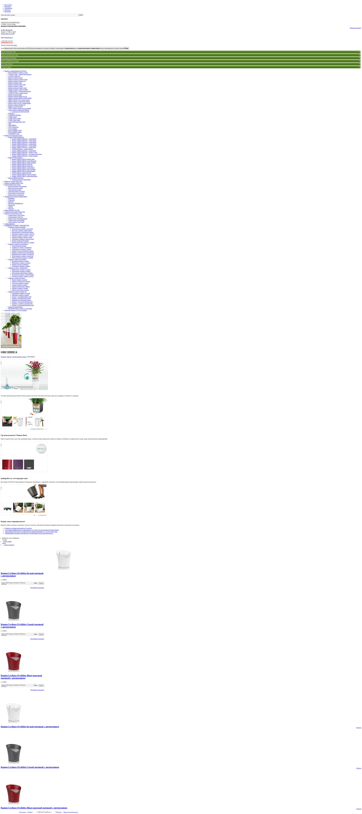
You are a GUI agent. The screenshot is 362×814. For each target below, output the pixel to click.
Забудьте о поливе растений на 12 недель (23, 391)
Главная (3, 357)
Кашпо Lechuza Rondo (15, 106)
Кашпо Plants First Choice (13, 185)
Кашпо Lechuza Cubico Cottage (18, 89)
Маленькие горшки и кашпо (21, 263)
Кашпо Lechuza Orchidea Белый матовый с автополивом (30, 726)
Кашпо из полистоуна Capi (13, 213)
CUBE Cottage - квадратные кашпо (19, 91)
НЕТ (18, 22)
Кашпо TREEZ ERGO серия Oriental (23, 169)
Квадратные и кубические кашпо (22, 232)
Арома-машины (10, 224)
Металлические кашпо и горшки (22, 258)
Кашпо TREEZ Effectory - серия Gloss (24, 140)
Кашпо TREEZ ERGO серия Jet (22, 164)
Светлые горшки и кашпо (20, 283)
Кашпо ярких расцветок (16, 195)
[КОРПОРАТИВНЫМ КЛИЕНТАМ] (11, 347)
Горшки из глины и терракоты (21, 247)
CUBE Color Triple (14, 120)
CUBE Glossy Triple (14, 118)
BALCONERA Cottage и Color (18, 72)
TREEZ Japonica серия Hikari (21, 179)
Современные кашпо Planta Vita (15, 212)
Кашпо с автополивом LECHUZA (15, 71)
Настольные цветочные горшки (22, 273)
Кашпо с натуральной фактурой (22, 302)
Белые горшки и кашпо (19, 280)
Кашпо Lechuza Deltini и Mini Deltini (19, 98)
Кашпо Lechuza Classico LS (17, 81)
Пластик (11, 208)
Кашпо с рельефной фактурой (21, 297)
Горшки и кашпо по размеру (17, 259)
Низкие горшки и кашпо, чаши (22, 237)
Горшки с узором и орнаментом (22, 303)
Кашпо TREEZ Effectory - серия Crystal (24, 152)
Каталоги (8, 10)
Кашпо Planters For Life (12, 210)
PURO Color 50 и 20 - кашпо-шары (19, 103)
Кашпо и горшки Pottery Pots (14, 183)
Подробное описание (37, 588)
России (15, 45)
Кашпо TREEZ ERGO (15, 157)
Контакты (8, 11)
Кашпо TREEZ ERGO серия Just (22, 166)
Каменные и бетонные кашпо (21, 300)
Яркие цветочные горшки (20, 290)
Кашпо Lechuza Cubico (15, 86)
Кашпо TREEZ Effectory (16, 137)
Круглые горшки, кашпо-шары (22, 230)
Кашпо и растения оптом (71, 812)
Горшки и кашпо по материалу (18, 244)
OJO (9, 123)
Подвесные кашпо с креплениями (23, 274)
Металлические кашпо (15, 188)
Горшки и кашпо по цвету (16, 278)
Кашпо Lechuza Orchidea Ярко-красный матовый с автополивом (21, 676)
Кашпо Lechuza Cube (15, 83)
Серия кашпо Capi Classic (16, 215)
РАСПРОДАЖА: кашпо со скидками (20, 308)
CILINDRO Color (13, 134)
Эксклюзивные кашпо (19, 246)
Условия (30, 812)
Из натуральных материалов (17, 186)
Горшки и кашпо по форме (16, 227)
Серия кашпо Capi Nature (16, 220)
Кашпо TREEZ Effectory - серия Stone (24, 144)
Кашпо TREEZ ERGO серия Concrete (24, 174)
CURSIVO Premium (14, 115)
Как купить (8, 5)
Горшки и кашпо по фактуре (17, 291)
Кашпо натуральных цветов (21, 281)
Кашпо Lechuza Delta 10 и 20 (17, 96)
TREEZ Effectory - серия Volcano (22, 149)
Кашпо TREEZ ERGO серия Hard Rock (24, 176)
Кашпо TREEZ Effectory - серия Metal (24, 142)
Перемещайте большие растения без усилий (25, 517)
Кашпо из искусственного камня (22, 251)
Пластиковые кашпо (14, 190)
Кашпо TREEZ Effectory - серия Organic (25, 156)
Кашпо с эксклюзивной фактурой (23, 305)
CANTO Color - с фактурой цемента (19, 74)
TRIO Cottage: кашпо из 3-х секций (19, 108)
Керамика (11, 198)
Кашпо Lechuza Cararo (15, 78)
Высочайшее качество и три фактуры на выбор (27, 473)
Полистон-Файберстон (15, 203)
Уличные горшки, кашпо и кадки (22, 276)
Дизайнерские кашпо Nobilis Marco (16, 196)
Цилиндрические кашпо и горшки (23, 242)
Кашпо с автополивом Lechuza (16, 357)
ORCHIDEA (12, 125)
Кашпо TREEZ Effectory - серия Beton (24, 139)
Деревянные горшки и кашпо (21, 249)
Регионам (8, 6)
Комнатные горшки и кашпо (21, 269)
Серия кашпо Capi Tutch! (16, 222)
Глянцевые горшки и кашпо (21, 293)
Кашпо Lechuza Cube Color (17, 84)
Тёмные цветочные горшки (21, 286)
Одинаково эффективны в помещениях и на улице (29, 430)
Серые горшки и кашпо (19, 285)
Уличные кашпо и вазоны (16, 191)
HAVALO (11, 113)
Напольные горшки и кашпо (21, 271)
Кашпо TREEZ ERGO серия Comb (23, 159)
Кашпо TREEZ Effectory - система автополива (27, 154)
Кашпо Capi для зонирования (17, 218)
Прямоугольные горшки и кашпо (22, 235)
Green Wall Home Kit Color (16, 122)
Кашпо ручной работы (15, 307)
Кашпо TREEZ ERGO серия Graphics (24, 162)
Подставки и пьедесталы (16, 193)
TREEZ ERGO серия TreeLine (21, 173)
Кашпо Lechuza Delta (15, 95)
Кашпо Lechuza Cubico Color (17, 88)
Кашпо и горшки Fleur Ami (13, 181)
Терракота (11, 200)
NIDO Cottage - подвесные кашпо (19, 101)
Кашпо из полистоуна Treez (13, 135)
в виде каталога (9, 545)
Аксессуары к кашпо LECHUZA (18, 110)
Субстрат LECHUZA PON (20, 112)
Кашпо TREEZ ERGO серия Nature (23, 168)
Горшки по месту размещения (17, 268)
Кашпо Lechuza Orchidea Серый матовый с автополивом (30, 767)
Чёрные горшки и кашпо (20, 288)
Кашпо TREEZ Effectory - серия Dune (24, 151)
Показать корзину (355, 28)
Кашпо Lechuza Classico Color (17, 79)
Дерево (10, 207)
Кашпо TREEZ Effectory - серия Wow (24, 147)
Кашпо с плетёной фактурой (21, 298)
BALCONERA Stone (14, 132)
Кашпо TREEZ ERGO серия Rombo (23, 171)
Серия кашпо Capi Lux (15, 217)
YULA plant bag (13, 127)
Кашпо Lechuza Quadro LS (16, 105)
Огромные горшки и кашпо (21, 266)
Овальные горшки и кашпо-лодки (23, 239)
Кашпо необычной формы (20, 241)
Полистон (11, 205)
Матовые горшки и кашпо (20, 295)
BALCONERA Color (14, 130)
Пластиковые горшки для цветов (22, 256)
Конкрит (11, 201)
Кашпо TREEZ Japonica (15, 178)
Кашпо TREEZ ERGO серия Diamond (24, 161)
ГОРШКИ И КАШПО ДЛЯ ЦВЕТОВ (17, 225)
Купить (359, 727)
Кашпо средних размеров (20, 264)
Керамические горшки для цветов (23, 254)
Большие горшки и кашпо (20, 261)
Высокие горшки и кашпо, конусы (23, 234)
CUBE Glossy (12, 117)
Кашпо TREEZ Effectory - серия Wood (24, 145)
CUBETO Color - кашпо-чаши (18, 93)
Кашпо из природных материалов (23, 252)
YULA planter (12, 128)
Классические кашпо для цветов (22, 229)
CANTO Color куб (14, 76)
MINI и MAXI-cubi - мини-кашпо (19, 100)
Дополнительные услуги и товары (16, 310)
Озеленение (8, 8)
